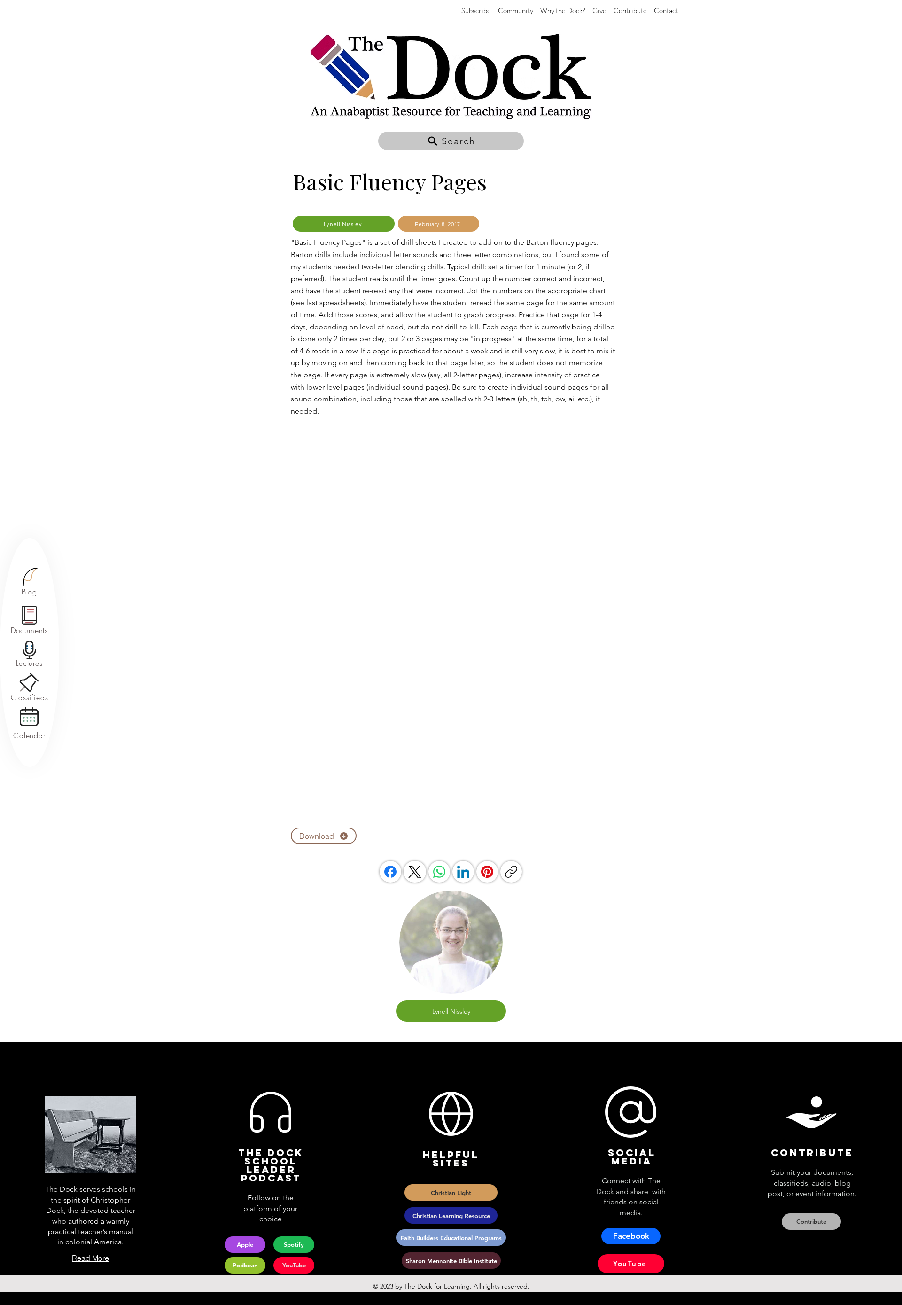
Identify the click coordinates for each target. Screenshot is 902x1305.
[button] (451, 141)
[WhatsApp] (439, 872)
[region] (29, 582)
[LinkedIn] (463, 872)
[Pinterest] (487, 872)
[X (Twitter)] (415, 872)
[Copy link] (511, 872)
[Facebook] (390, 872)
